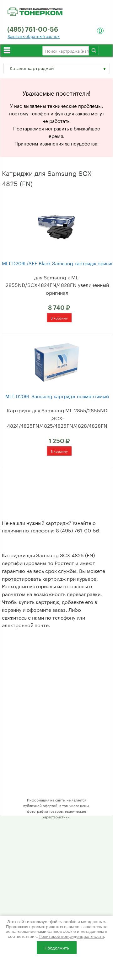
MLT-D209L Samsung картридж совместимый (57, 396)
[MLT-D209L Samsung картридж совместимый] (56, 361)
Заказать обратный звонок (34, 36)
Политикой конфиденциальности (71, 936)
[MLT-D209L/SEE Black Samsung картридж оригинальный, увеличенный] (56, 225)
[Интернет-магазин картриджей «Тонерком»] (35, 10)
